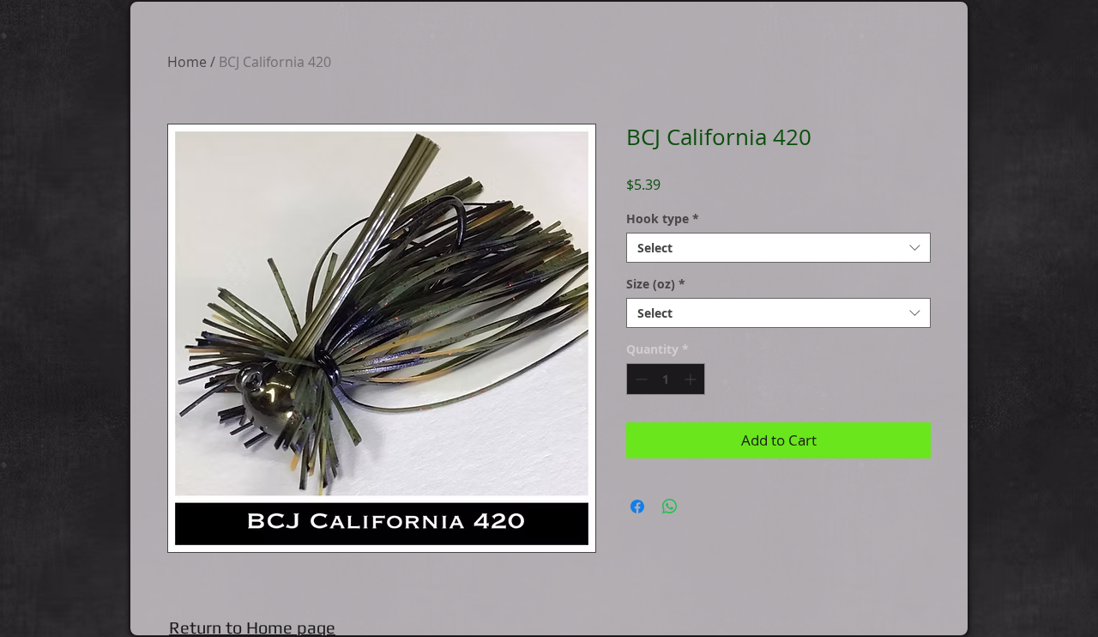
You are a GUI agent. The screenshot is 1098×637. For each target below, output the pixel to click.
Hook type (662, 218)
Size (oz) (655, 283)
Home (187, 61)
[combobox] (778, 248)
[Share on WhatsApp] (670, 506)
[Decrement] (639, 379)
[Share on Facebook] (637, 506)
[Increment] (692, 379)
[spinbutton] (665, 379)
